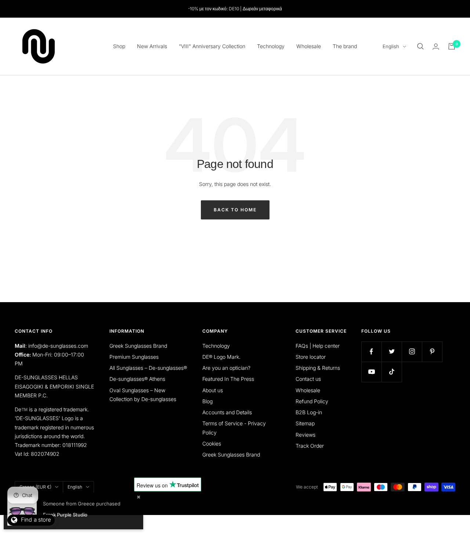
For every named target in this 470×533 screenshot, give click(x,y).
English (391, 46)
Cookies (211, 443)
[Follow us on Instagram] (412, 351)
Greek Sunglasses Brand (138, 346)
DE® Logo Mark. (221, 357)
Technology (271, 46)
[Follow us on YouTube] (371, 372)
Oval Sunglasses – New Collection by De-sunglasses (142, 394)
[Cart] (451, 46)
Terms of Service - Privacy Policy (234, 427)
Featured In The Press (228, 379)
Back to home (235, 209)
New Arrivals (152, 46)
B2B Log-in (309, 412)
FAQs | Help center (318, 346)
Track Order (310, 446)
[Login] (436, 46)
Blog (207, 401)
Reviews (305, 435)
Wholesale (308, 46)
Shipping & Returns (318, 368)
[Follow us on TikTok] (392, 372)
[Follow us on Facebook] (371, 351)
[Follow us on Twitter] (392, 351)
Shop (119, 46)
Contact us (308, 379)
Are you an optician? (226, 368)
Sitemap (305, 423)
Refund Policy (312, 401)
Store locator (311, 357)
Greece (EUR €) (35, 487)
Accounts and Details (227, 412)
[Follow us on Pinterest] (432, 351)
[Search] (420, 46)
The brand (345, 46)
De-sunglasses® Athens (137, 379)
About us (212, 390)
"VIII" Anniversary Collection (212, 46)
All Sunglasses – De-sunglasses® (148, 368)
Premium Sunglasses (134, 357)
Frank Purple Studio (65, 515)
